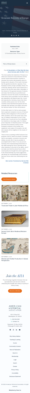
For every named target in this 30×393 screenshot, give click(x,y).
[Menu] (27, 2)
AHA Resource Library (11, 30)
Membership (15, 356)
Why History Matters (15, 336)
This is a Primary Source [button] (9, 64)
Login (15, 359)
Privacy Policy (15, 369)
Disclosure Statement (15, 376)
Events (15, 343)
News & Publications (15, 349)
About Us (15, 353)
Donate (15, 366)
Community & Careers (15, 346)
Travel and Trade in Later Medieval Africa (14, 206)
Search (15, 363)
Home (3, 30)
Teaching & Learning (15, 339)
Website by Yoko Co (15, 390)
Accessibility (15, 373)
